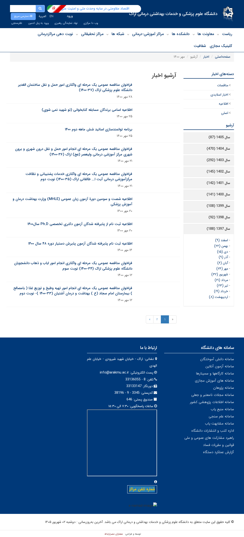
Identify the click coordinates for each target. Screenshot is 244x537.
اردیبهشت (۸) (218, 297)
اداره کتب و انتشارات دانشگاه (212, 431)
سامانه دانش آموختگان (217, 359)
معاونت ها (206, 34)
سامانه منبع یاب (222, 409)
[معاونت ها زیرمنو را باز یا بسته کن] (194, 34)
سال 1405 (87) (219, 137)
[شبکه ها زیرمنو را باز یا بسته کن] (107, 34)
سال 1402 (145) (218, 171)
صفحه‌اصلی (222, 56)
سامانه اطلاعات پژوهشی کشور (212, 402)
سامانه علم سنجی (221, 416)
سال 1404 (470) (218, 148)
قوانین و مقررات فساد (218, 445)
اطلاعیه (223, 103)
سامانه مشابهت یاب (219, 423)
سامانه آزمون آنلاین (219, 366)
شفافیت (200, 46)
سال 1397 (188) (218, 228)
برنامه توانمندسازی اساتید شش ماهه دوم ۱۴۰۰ (98, 129)
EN (51, 16)
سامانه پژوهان (223, 388)
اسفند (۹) (221, 240)
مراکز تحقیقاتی (92, 34)
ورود (70, 16)
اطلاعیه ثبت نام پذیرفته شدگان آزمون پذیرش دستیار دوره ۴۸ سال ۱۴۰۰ (80, 243)
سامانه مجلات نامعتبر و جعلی (212, 395)
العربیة (42, 16)
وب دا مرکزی (91, 23)
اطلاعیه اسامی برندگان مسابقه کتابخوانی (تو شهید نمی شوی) (87, 110)
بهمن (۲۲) (221, 246)
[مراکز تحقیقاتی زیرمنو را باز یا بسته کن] (77, 34)
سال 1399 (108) (218, 206)
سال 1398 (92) (219, 217)
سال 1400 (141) (218, 194)
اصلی (224, 113)
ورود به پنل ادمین (38, 23)
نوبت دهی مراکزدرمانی (55, 34)
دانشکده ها (181, 34)
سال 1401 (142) (218, 183)
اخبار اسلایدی (219, 94)
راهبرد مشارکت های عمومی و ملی (209, 438)
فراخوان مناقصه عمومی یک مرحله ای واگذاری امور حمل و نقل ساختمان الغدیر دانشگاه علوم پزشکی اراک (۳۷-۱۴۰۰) (75, 87)
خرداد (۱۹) (221, 291)
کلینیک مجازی (221, 46)
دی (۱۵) (222, 251)
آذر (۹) (223, 257)
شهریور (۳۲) (219, 274)
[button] (23, 16)
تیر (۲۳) (222, 285)
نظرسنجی (16, 23)
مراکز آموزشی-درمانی (148, 34)
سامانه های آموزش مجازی (214, 381)
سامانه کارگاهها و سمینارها (215, 373)
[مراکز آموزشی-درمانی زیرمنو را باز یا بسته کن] (128, 34)
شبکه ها (118, 34)
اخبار (206, 56)
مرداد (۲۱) (221, 280)
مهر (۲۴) (222, 268)
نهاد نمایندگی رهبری (66, 23)
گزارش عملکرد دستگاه (218, 452)
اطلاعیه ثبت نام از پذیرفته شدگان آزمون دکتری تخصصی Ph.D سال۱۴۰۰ (79, 224)
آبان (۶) (222, 263)
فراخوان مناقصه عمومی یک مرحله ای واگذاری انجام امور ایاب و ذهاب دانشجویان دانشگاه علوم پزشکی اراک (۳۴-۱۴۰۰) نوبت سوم (73, 265)
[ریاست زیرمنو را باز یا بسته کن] (218, 34)
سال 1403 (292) (218, 160)
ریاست (227, 34)
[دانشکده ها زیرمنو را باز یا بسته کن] (168, 34)
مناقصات (222, 85)
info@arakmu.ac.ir (114, 372)
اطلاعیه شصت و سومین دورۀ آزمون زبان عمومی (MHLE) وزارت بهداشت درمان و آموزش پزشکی (72, 201)
